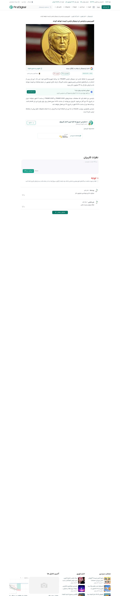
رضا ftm (92, 191)
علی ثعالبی (91, 202)
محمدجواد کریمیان (89, 129)
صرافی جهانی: (85, 2)
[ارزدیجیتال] (17, 7)
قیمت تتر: (61, 2)
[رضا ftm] (96, 190)
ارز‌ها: (109, 2)
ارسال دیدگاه (28, 171)
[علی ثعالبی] (96, 202)
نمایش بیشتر (61, 212)
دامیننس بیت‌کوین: (99, 2)
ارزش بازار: (76, 2)
